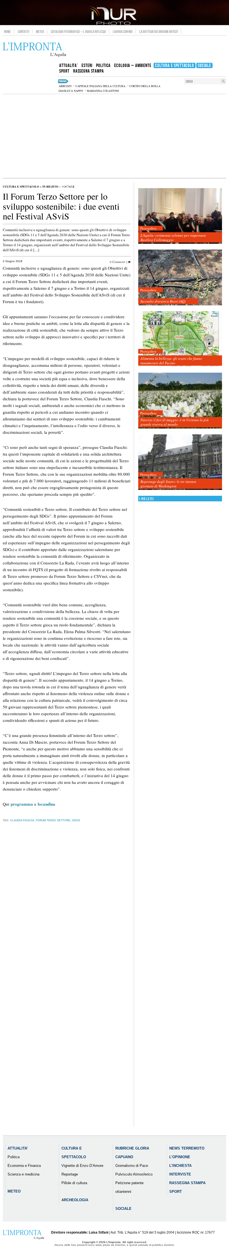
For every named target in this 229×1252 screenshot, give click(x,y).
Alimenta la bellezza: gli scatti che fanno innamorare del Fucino (171, 360)
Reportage (69, 1174)
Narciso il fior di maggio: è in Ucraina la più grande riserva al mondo (174, 422)
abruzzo (65, 86)
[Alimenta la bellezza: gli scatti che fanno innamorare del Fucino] (180, 339)
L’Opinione (179, 1157)
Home (7, 31)
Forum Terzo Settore (53, 820)
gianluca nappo (71, 91)
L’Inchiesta (180, 1166)
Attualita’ (18, 1148)
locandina (46, 804)
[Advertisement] (114, 136)
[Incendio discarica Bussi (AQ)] (180, 278)
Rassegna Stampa (187, 1183)
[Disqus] (67, 913)
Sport (175, 1191)
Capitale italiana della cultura (100, 86)
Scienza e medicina (23, 1174)
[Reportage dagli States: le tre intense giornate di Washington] (180, 462)
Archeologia (74, 1200)
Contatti (23, 31)
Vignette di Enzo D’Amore (82, 1166)
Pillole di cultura (74, 1183)
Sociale (123, 1208)
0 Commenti (117, 262)
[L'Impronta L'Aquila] (34, 49)
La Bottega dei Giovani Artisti (158, 31)
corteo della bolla (144, 86)
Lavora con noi (123, 31)
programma (22, 804)
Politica (14, 1157)
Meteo (40, 31)
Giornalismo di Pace (131, 1166)
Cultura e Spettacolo (21, 186)
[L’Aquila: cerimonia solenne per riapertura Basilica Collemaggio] (180, 216)
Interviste (180, 1174)
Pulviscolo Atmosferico (133, 1174)
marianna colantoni (103, 91)
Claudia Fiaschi (22, 820)
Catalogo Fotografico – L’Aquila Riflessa (78, 31)
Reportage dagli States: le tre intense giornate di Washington (168, 483)
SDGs (76, 820)
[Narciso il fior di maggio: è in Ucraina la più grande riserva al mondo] (180, 401)
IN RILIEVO (50, 186)
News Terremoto (186, 1148)
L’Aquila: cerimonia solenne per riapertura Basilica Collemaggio (173, 237)
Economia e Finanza (24, 1166)
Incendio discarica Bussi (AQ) (162, 301)
